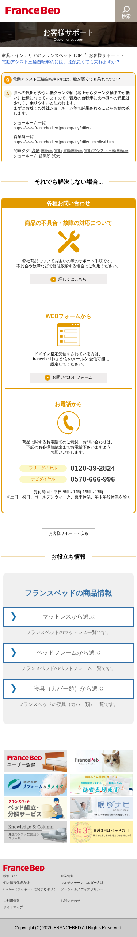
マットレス (68, 616)
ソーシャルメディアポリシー (82, 889)
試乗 (56, 156)
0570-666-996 (93, 479)
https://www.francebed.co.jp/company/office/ (53, 128)
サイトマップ (13, 907)
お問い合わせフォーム (72, 377)
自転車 (47, 150)
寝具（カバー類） (69, 688)
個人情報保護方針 (16, 882)
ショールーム (26, 156)
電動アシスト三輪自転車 (106, 150)
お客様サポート (104, 55)
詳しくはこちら (72, 279)
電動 (58, 150)
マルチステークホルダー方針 (82, 882)
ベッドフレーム (69, 652)
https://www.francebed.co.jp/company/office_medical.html (64, 142)
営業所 (45, 156)
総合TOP (10, 876)
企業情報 (67, 876)
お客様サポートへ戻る (69, 533)
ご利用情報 (11, 900)
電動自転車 (73, 150)
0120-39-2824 (93, 468)
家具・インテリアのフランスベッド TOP (42, 55)
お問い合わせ (70, 900)
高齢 (36, 150)
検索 (126, 16)
